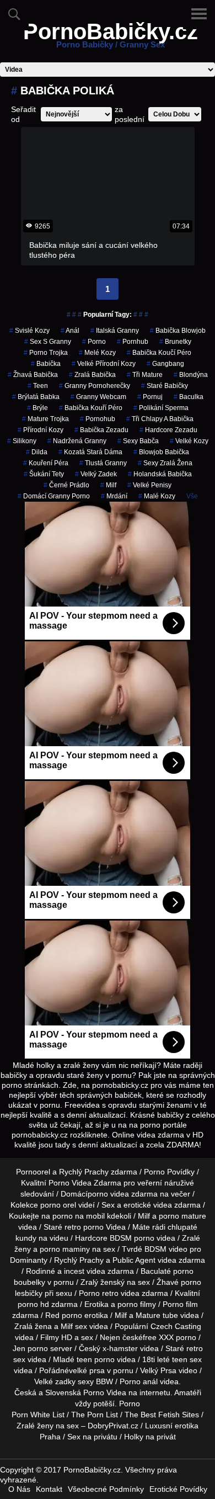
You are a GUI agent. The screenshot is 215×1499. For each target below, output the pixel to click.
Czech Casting (175, 1326)
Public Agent (133, 1260)
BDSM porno (132, 1238)
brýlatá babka (36, 397)
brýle (37, 408)
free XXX (158, 1337)
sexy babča (138, 441)
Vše (192, 496)
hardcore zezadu (168, 430)
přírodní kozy (40, 430)
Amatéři (187, 1392)
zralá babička (92, 375)
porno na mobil (78, 1215)
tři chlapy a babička (160, 419)
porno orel (58, 1204)
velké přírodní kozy (104, 364)
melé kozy (97, 353)
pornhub (132, 341)
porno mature (182, 1215)
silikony (21, 441)
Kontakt (49, 1489)
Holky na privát (150, 1436)
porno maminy (65, 1249)
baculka (188, 397)
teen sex (187, 1359)
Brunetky (175, 341)
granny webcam (98, 397)
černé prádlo (66, 485)
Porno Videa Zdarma (85, 1182)
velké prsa (87, 1370)
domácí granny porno (54, 496)
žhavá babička (33, 375)
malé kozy (156, 496)
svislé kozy (29, 330)
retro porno (84, 1226)
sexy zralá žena (165, 463)
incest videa (84, 1271)
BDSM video (165, 1249)
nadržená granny (76, 441)
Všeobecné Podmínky (106, 1489)
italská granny (114, 330)
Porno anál (139, 1381)
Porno (129, 1403)
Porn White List (38, 1414)
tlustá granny (103, 463)
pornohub (97, 419)
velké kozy (189, 441)
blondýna (191, 375)
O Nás (19, 1489)
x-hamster (120, 1348)
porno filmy (136, 1304)
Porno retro (99, 1293)
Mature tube (157, 1315)
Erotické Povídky (178, 1489)
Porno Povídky (169, 1171)
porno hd (33, 1304)
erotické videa (147, 1204)
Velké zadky (55, 1381)
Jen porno (30, 1348)
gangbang (165, 364)
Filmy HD (56, 1337)
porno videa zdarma (123, 1193)
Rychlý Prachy (84, 1171)
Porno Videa (104, 1392)
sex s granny (47, 341)
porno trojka (46, 353)
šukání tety (44, 474)
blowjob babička (161, 452)
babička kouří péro (90, 408)
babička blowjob (178, 330)
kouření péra (45, 463)
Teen (38, 386)
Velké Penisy (149, 485)
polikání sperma (161, 408)
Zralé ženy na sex (48, 1425)
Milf (108, 485)
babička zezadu (101, 430)
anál (70, 330)
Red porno (63, 1315)
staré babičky (164, 386)
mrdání (114, 496)
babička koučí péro (159, 353)
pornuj (150, 397)
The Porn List (94, 1414)
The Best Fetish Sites (162, 1414)
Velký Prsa (158, 1370)
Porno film (180, 1304)
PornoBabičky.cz (110, 38)
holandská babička (160, 474)
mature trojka (45, 419)
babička (46, 364)
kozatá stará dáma (90, 452)
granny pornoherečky (94, 386)
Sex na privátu (92, 1436)
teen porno (96, 1359)
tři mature (145, 375)
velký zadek (96, 474)
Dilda (36, 452)
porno (94, 341)
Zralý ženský (102, 1282)
